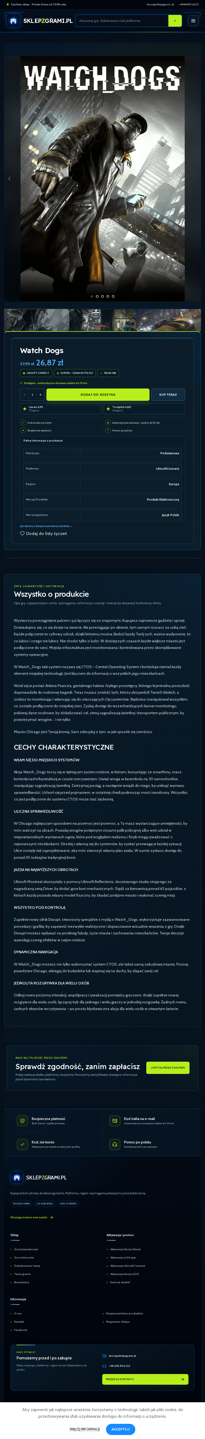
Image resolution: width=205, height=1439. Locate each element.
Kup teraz (168, 394)
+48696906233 (189, 4)
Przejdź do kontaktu (120, 1379)
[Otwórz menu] (193, 20)
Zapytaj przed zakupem (168, 1067)
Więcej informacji (85, 1429)
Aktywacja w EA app (123, 1257)
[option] (91, 296)
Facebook (20, 1330)
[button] (9, 178)
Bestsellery (21, 1282)
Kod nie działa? (120, 1282)
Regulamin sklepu (118, 1321)
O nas (18, 1313)
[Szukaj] (175, 21)
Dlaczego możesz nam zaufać (28, 1217)
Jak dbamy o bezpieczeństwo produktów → (46, 526)
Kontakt (19, 1321)
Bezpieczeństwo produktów (124, 1313)
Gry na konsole (24, 1257)
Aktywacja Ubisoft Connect (127, 1266)
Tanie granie (22, 1274)
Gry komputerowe (26, 1249)
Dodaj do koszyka (98, 394)
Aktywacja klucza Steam (125, 1249)
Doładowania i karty (27, 1266)
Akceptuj (120, 1429)
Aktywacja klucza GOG (124, 1274)
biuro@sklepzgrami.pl (160, 4)
